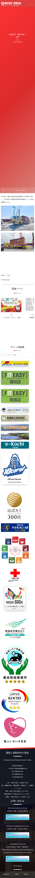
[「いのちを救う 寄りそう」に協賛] (11, 305)
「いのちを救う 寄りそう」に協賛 (11, 317)
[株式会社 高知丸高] (11, 3)
